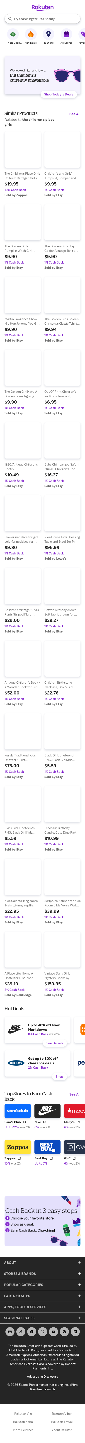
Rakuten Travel (62, 1422)
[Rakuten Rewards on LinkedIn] (75, 1331)
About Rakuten (62, 1430)
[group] (23, 164)
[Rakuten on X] (42, 1331)
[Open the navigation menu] (6, 7)
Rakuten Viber (62, 1413)
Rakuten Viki (23, 1413)
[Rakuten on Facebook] (31, 1331)
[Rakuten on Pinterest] (64, 1331)
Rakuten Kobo (23, 1422)
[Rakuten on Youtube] (53, 1331)
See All (74, 114)
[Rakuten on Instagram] (10, 1331)
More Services (23, 1430)
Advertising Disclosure (42, 1376)
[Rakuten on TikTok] (20, 1331)
